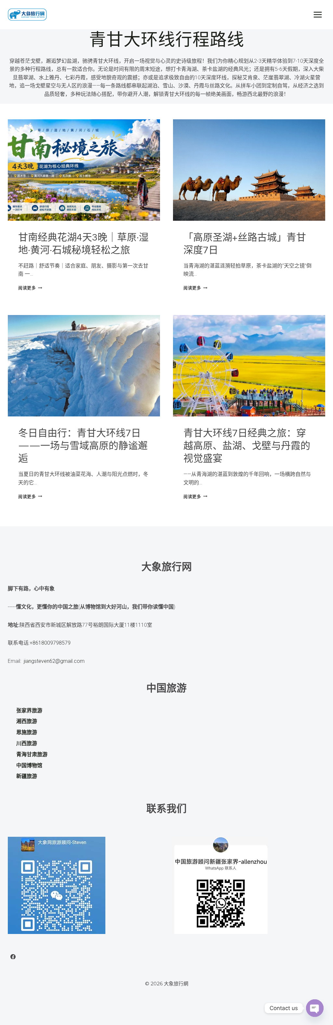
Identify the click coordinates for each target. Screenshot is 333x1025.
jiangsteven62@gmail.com (53, 661)
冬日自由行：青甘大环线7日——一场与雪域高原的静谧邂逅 (83, 446)
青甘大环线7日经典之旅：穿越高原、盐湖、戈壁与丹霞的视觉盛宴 (246, 446)
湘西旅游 (26, 721)
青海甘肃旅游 (31, 754)
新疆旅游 (26, 776)
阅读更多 (29, 287)
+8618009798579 (50, 643)
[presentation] (84, 170)
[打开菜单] (317, 14)
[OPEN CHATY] (315, 1008)
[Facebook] (13, 957)
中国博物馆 (29, 765)
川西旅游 (26, 743)
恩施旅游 (26, 732)
